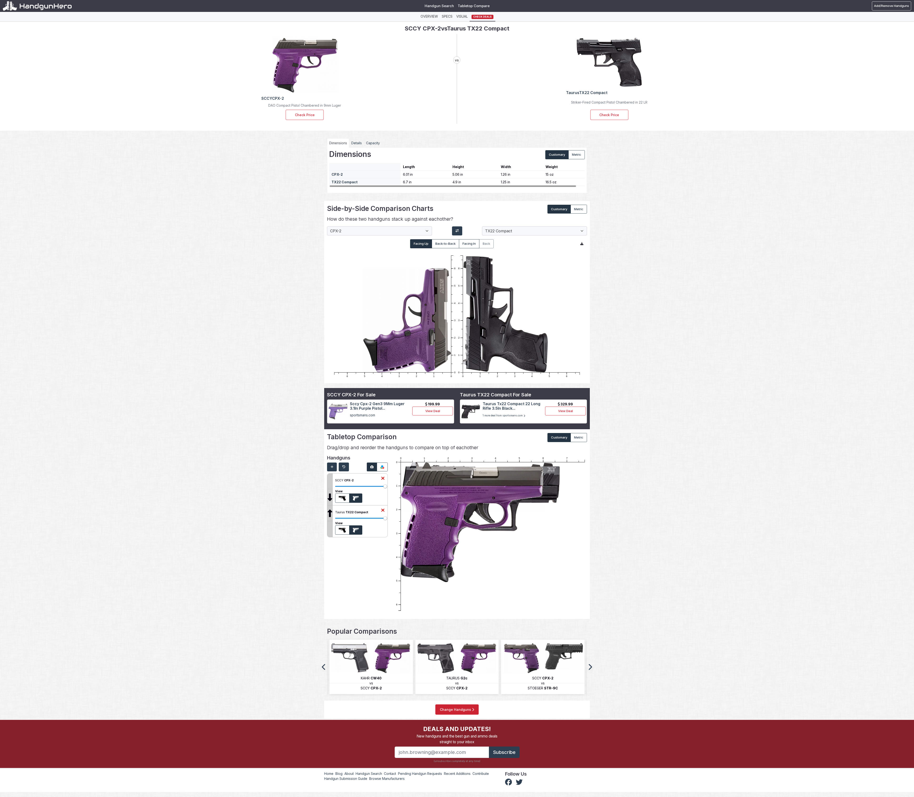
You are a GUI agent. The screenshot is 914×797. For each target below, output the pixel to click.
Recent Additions (457, 774)
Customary (557, 154)
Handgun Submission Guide (345, 779)
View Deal (432, 411)
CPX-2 (337, 174)
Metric (576, 154)
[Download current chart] (582, 243)
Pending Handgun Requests (420, 774)
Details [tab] (356, 143)
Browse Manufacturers (387, 779)
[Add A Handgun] (332, 467)
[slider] (385, 486)
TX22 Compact (345, 182)
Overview (429, 16)
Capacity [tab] (373, 143)
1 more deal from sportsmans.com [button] (503, 415)
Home (328, 774)
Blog (339, 774)
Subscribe (504, 752)
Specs (447, 16)
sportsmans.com (362, 415)
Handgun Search (439, 6)
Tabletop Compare (474, 6)
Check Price (305, 115)
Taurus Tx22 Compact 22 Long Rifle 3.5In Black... (511, 406)
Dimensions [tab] (338, 143)
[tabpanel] (457, 168)
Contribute (480, 774)
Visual (462, 16)
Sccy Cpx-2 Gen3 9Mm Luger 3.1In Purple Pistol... (377, 406)
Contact (390, 774)
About (349, 774)
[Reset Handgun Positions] (344, 467)
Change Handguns (456, 709)
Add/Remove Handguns (891, 6)
